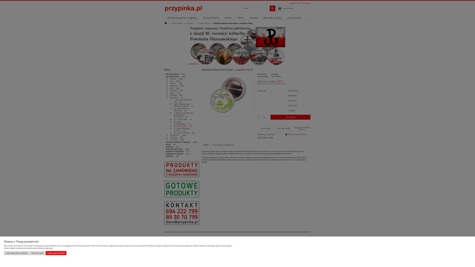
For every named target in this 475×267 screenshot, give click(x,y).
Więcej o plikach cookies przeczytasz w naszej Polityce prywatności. (28, 248)
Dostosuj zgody (37, 253)
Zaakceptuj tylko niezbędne (17, 253)
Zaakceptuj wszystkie (56, 253)
